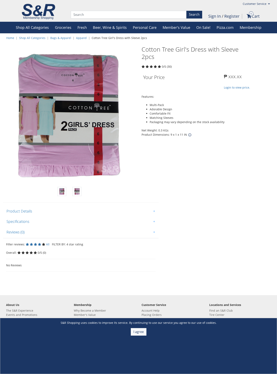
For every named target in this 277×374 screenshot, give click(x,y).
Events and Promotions (21, 315)
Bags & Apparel (60, 38)
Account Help (151, 310)
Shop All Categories (32, 38)
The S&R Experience (19, 310)
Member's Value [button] (176, 27)
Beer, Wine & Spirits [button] (110, 27)
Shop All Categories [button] (32, 27)
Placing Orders (152, 315)
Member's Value (85, 315)
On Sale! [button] (203, 27)
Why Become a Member (90, 310)
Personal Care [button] (145, 27)
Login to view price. (237, 87)
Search (194, 14)
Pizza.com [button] (225, 27)
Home (10, 38)
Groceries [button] (63, 27)
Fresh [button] (82, 27)
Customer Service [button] (255, 4)
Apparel (81, 38)
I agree (138, 332)
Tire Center (216, 315)
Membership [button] (250, 27)
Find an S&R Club (221, 310)
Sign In (215, 16)
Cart (256, 16)
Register (231, 16)
